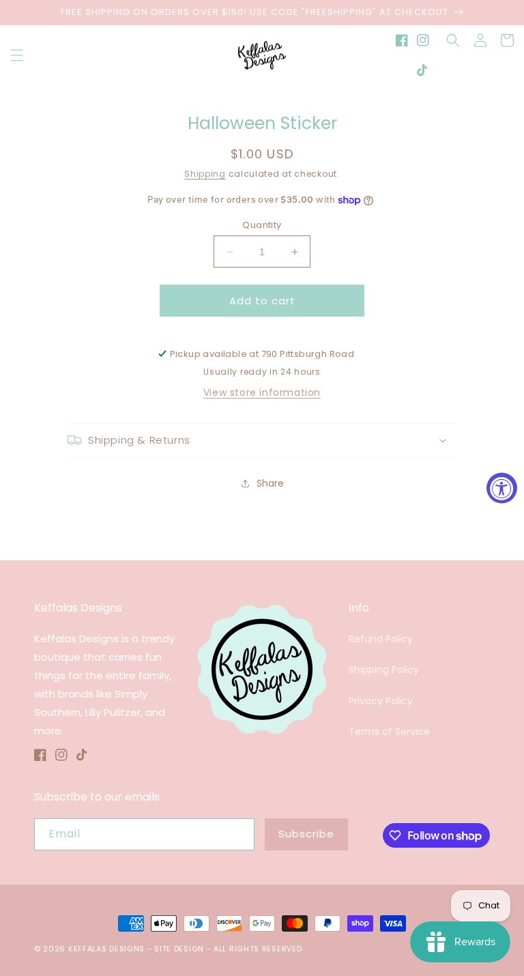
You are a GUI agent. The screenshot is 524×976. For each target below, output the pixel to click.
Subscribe (306, 834)
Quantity (261, 224)
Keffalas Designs (106, 948)
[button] (17, 55)
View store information (262, 392)
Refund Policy (381, 639)
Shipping (205, 174)
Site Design (179, 948)
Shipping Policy (384, 669)
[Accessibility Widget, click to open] (501, 488)
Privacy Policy (381, 701)
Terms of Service (389, 731)
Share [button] (270, 483)
